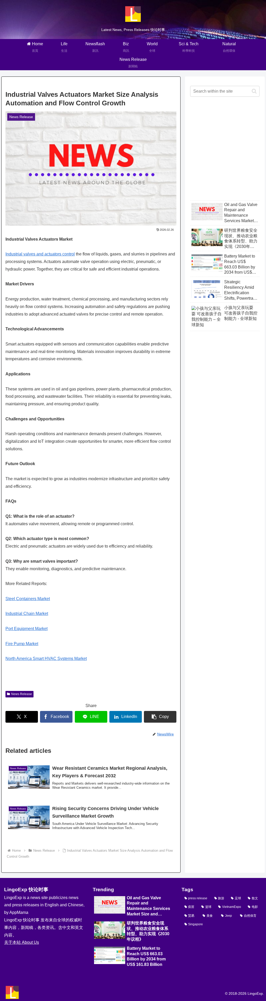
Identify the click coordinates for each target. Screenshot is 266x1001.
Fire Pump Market (21, 643)
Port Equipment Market (26, 628)
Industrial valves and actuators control (40, 254)
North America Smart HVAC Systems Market (46, 658)
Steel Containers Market (27, 598)
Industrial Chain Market (26, 613)
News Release (21, 694)
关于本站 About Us (21, 942)
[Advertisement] (224, 152)
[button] (160, 717)
